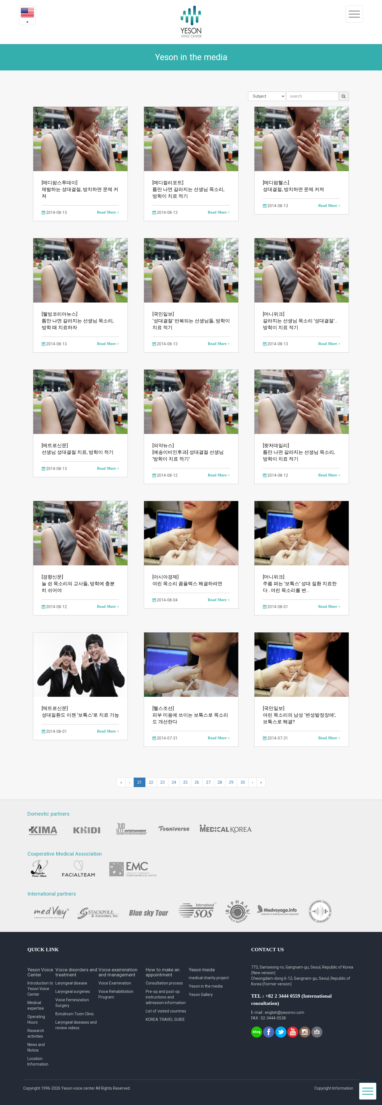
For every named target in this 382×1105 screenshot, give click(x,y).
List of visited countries (166, 1011)
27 (208, 782)
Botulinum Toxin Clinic (74, 1014)
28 (220, 782)
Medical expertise (35, 1005)
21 (139, 782)
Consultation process (164, 983)
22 (151, 782)
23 (162, 782)
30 (242, 782)
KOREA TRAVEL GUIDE (165, 1019)
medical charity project (209, 978)
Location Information (37, 1061)
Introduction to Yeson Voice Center (40, 989)
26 (197, 782)
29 (231, 782)
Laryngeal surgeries (72, 991)
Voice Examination (114, 983)
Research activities (35, 1033)
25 (185, 782)
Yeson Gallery (201, 994)
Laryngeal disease (71, 983)
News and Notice (36, 1047)
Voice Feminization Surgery (72, 1003)
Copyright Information (333, 1088)
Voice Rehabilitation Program (115, 994)
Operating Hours (36, 1019)
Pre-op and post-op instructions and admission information (166, 997)
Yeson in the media (206, 986)
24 (174, 782)
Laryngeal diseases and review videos (76, 1025)
